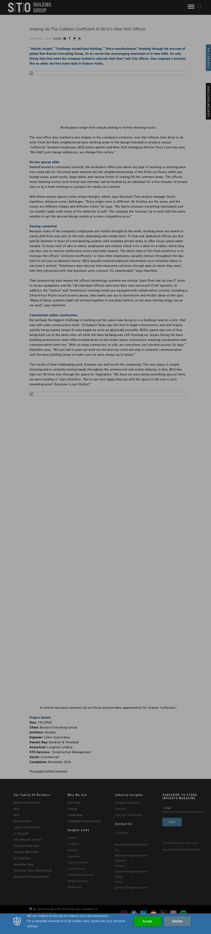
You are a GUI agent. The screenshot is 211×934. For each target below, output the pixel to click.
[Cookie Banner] (105, 923)
